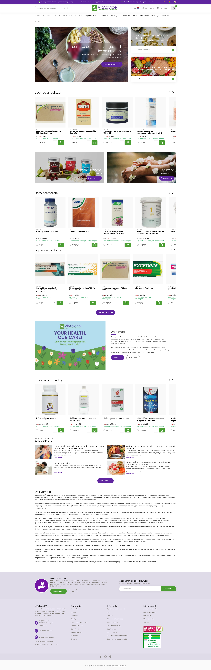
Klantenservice (58, 591)
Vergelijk (42, 142)
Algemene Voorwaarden (116, 609)
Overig (165, 15)
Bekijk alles (133, 357)
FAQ (73, 591)
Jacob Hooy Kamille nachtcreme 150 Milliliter (117, 132)
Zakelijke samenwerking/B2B (117, 639)
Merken (37, 21)
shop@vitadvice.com (46, 637)
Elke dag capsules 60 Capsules (116, 419)
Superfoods (90, 15)
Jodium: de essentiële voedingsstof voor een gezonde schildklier (151, 447)
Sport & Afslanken (128, 15)
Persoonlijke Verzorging (149, 15)
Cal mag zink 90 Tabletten (47, 231)
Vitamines (38, 15)
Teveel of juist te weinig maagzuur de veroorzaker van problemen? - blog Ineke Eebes (79, 447)
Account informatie (150, 609)
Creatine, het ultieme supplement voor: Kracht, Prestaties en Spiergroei (148, 463)
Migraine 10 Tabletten (144, 288)
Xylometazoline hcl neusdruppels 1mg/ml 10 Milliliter (150, 132)
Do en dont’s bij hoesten (65, 463)
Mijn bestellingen (149, 612)
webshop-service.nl (119, 666)
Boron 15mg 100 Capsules (46, 419)
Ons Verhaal (111, 629)
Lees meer (117, 357)
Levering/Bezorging (114, 626)
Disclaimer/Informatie (115, 619)
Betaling (110, 612)
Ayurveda (102, 15)
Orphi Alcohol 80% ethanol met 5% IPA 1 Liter (83, 420)
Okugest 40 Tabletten (79, 231)
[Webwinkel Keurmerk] (159, 628)
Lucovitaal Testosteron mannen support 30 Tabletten (150, 420)
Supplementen (65, 15)
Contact (110, 616)
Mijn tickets (147, 616)
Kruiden (78, 15)
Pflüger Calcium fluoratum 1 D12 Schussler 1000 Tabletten (150, 232)
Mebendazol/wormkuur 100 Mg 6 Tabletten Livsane (82, 289)
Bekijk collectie (104, 312)
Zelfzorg (114, 15)
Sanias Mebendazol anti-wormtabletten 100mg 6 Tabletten (46, 290)
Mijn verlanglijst (148, 619)
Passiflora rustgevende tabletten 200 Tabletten (114, 232)
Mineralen (51, 15)
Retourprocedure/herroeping (117, 636)
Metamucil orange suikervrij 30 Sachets (83, 132)
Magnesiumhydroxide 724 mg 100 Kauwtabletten (48, 132)
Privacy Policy (112, 632)
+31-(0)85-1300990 (46, 631)
